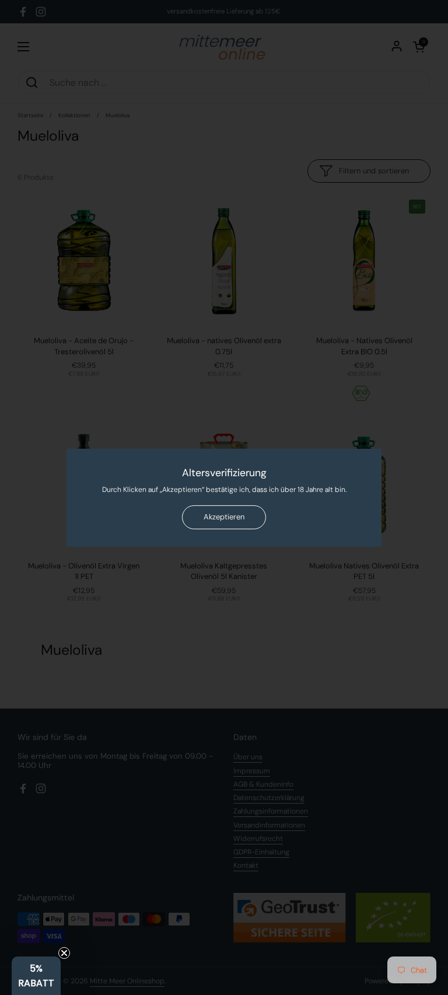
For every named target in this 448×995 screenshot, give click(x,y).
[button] (36, 975)
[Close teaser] (64, 953)
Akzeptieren (224, 517)
